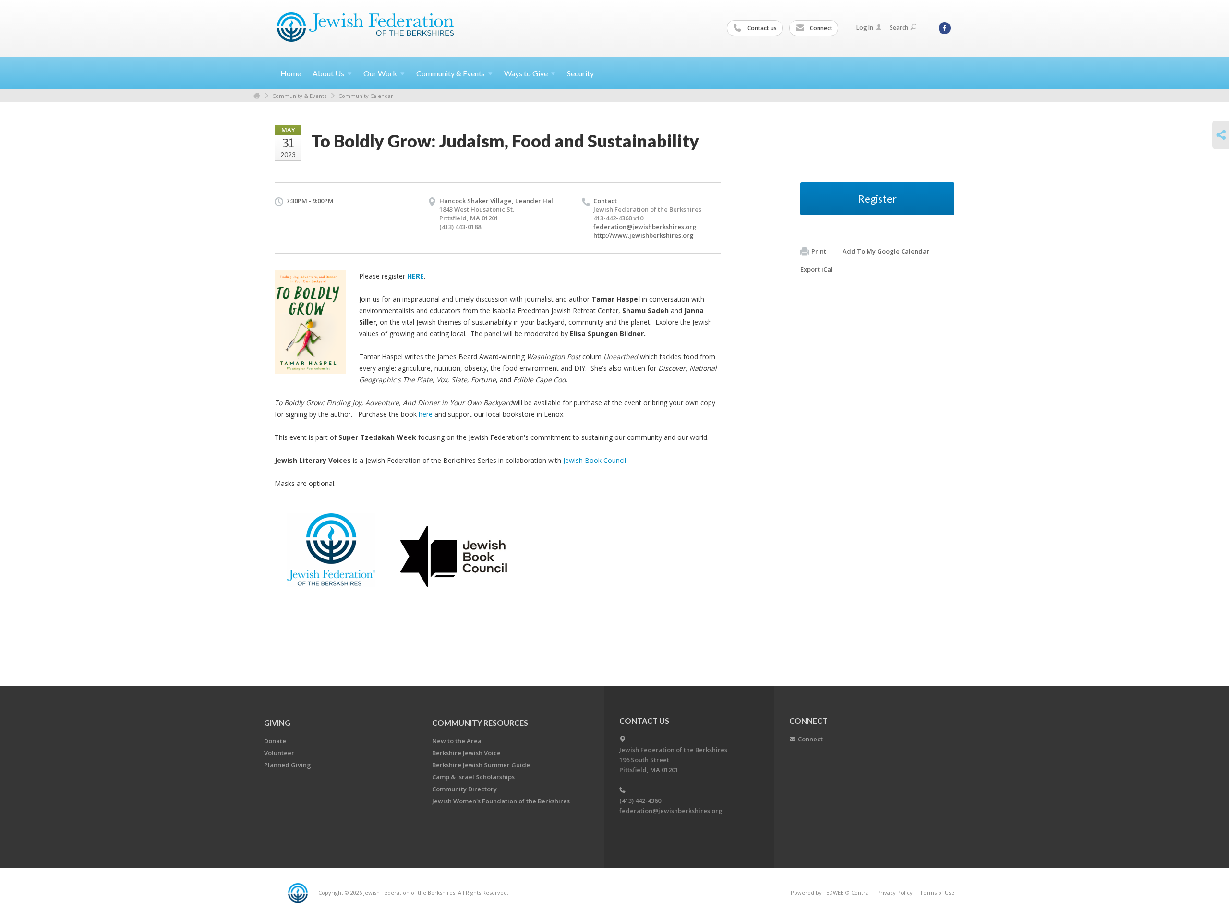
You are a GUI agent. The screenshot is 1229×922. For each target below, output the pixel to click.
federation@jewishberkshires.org (645, 226)
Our (380, 73)
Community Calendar (365, 95)
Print (818, 251)
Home (290, 73)
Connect (820, 28)
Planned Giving (287, 765)
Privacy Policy (895, 892)
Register (877, 199)
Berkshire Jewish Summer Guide (481, 765)
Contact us (761, 28)
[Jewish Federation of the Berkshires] (366, 27)
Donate (275, 741)
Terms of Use (937, 892)
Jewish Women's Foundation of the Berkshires (501, 801)
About (328, 73)
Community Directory (464, 789)
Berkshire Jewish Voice (466, 753)
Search (899, 28)
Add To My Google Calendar (886, 251)
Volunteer (279, 753)
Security (580, 73)
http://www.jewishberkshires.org (643, 235)
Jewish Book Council (594, 460)
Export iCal (816, 269)
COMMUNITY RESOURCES (480, 722)
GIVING (277, 722)
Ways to (526, 73)
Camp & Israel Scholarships (473, 777)
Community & (450, 73)
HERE (415, 275)
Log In (864, 28)
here (426, 414)
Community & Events (299, 95)
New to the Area (457, 741)
